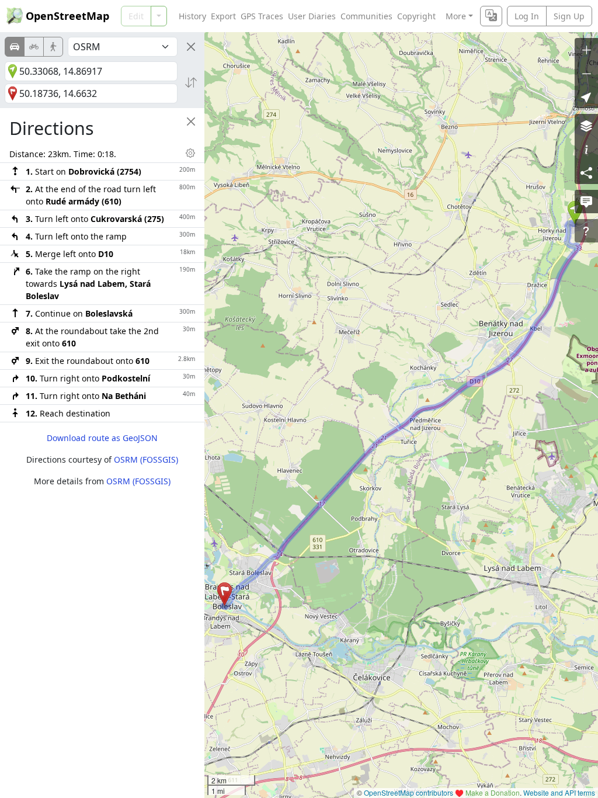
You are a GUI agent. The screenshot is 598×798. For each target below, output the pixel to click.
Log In (526, 16)
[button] (224, 594)
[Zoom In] (586, 49)
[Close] (191, 46)
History (192, 16)
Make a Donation (492, 792)
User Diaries (312, 16)
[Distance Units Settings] (190, 153)
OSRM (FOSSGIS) (146, 459)
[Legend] (586, 149)
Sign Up (569, 16)
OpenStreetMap (67, 16)
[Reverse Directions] (191, 82)
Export (223, 16)
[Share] (586, 172)
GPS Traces (262, 16)
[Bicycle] (34, 47)
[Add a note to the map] (586, 201)
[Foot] (53, 47)
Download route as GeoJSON (102, 437)
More (456, 16)
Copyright (416, 16)
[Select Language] (491, 16)
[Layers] (586, 125)
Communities (366, 16)
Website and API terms (559, 792)
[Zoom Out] (586, 73)
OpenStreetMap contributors (408, 792)
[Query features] (586, 230)
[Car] (15, 47)
